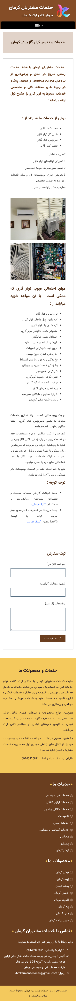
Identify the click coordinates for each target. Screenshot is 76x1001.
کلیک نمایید (34, 521)
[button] (41, 25)
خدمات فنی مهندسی (57, 795)
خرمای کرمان (61, 892)
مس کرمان (62, 913)
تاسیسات (63, 816)
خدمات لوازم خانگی (57, 802)
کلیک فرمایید (39, 504)
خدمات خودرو (61, 822)
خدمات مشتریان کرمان (36, 991)
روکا (30, 996)
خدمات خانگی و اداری (56, 809)
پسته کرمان (62, 886)
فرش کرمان (62, 850)
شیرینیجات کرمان (59, 920)
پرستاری (64, 843)
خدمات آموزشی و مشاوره (54, 829)
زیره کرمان (63, 879)
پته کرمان (63, 906)
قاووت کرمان (61, 899)
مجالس (64, 836)
